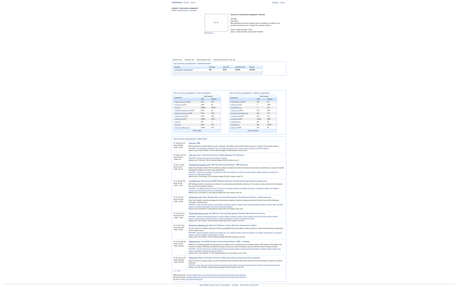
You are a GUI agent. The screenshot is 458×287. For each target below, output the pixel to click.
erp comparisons (217, 190)
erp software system (203, 188)
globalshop (217, 172)
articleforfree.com (236, 102)
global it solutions (262, 172)
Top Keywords (225, 285)
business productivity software (259, 148)
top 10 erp (213, 188)
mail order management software (221, 207)
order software (218, 204)
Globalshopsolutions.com (199, 165)
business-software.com (182, 127)
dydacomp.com (180, 116)
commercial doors (212, 275)
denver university (257, 265)
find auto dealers (230, 277)
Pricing (282, 2)
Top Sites (235, 285)
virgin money (207, 249)
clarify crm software (201, 235)
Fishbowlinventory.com (198, 213)
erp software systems (231, 188)
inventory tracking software (269, 216)
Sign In (193, 2)
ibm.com (210, 33)
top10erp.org (179, 105)
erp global (272, 172)
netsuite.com (179, 119)
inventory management (225, 218)
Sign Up (186, 2)
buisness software (248, 233)
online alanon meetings (238, 275)
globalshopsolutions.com (183, 110)
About (201, 285)
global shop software (229, 172)
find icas (224, 158)
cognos (240, 148)
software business (236, 233)
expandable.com (236, 107)
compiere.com (235, 110)
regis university (213, 265)
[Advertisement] (187, 28)
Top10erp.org (194, 181)
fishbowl (233, 216)
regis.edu (178, 125)
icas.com (177, 122)
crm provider (259, 233)
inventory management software (207, 216)
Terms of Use (254, 285)
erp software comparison (247, 188)
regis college (233, 265)
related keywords (182, 10)
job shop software (250, 172)
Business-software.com (198, 225)
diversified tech (241, 277)
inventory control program (197, 218)
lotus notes (222, 148)
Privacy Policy (244, 285)
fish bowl (257, 216)
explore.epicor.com (181, 102)
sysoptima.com (235, 116)
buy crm (226, 233)
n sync (203, 275)
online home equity (224, 275)
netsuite (199, 249)
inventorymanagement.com (239, 113)
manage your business (204, 158)
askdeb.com (235, 105)
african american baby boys (207, 277)
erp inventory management (183, 70)
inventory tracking (211, 218)
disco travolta (220, 277)
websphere (203, 148)
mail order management (202, 207)
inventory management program (244, 218)
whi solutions (216, 158)
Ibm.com (192, 143)
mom (198, 204)
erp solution (240, 172)
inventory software (224, 216)
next (178, 271)
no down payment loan (193, 275)
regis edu (248, 265)
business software (202, 233)
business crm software (216, 233)
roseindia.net (235, 125)
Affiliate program (209, 285)
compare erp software (263, 188)
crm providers (268, 233)
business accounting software (230, 249)
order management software (257, 204)
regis (198, 265)
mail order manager (207, 204)
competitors (193, 10)
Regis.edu (193, 258)
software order (242, 204)
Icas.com (192, 155)
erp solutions (209, 172)
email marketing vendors (216, 235)
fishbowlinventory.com (182, 113)
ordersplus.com (236, 122)
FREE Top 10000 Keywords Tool (192, 279)
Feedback (275, 2)
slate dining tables (192, 277)
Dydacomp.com (195, 197)
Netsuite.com (194, 241)
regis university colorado (272, 265)
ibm (198, 148)
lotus (235, 148)
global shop (200, 172)
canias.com (234, 127)
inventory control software (245, 216)
